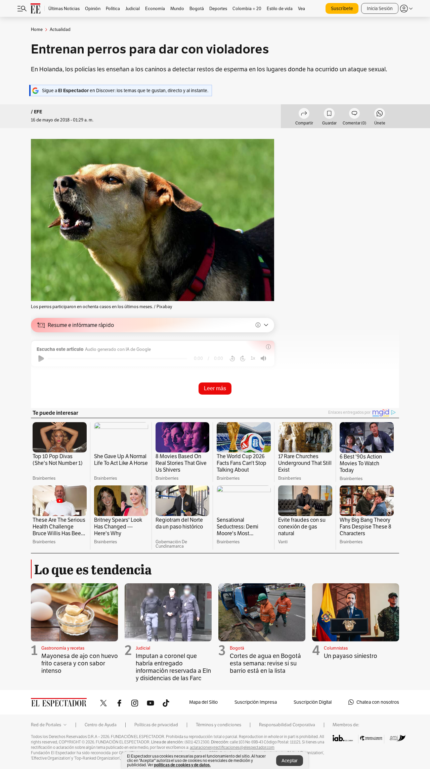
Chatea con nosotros (377, 702)
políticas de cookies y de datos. (182, 764)
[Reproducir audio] (41, 359)
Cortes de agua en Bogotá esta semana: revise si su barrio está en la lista (265, 663)
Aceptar (290, 761)
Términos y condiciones (218, 725)
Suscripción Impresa (255, 702)
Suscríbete (342, 8)
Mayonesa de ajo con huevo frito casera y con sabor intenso (79, 663)
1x (253, 358)
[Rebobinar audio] (232, 359)
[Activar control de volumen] (263, 358)
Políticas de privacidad (156, 725)
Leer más (215, 388)
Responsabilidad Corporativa (287, 725)
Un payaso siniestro (350, 656)
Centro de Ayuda (101, 725)
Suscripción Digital (313, 702)
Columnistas (336, 648)
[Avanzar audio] (242, 359)
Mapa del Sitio (203, 702)
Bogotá (237, 648)
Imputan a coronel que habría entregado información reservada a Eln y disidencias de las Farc (173, 667)
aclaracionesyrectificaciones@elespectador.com (232, 747)
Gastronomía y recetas (62, 648)
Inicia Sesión (380, 8)
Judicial (143, 648)
